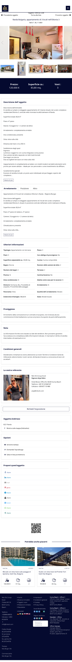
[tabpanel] (36, 214)
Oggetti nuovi (22, 602)
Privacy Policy (39, 605)
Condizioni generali (40, 600)
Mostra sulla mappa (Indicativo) (17, 428)
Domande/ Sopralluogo (15, 450)
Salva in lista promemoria (16, 455)
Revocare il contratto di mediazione (38, 623)
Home (20, 597)
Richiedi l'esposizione (36, 409)
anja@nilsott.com (38, 391)
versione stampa (12, 445)
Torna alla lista (36, 15)
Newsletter (21, 607)
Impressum (38, 597)
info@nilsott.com (7, 624)
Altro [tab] (35, 188)
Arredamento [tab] (10, 188)
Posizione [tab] (24, 188)
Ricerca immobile (24, 600)
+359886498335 (7, 614)
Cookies (37, 602)
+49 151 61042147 (44, 384)
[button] (7, 472)
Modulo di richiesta (24, 605)
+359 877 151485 (44, 386)
